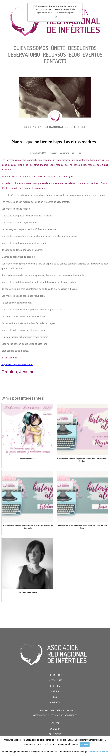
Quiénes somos (30, 48)
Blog (74, 54)
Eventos (92, 54)
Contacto (55, 61)
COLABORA (55, 728)
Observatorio (24, 54)
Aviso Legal (49, 710)
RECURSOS (55, 686)
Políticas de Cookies (98, 751)
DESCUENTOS (55, 734)
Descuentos (82, 48)
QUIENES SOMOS (55, 675)
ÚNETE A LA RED (55, 680)
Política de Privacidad (64, 710)
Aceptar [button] (84, 744)
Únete (58, 48)
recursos (54, 54)
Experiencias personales (71, 153)
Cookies (40, 710)
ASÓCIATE (55, 723)
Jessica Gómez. (9, 357)
